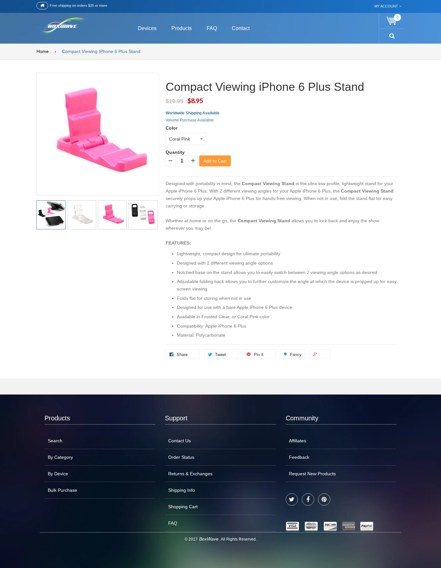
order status (181, 457)
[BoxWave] (62, 27)
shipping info (181, 490)
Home (42, 51)
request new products (312, 473)
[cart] (392, 20)
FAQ (172, 523)
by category (60, 457)
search (55, 440)
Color (172, 128)
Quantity (175, 152)
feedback (299, 457)
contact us (179, 440)
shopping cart (183, 506)
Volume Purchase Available (190, 120)
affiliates (297, 440)
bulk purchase (62, 490)
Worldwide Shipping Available (193, 113)
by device (58, 473)
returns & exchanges (190, 473)
